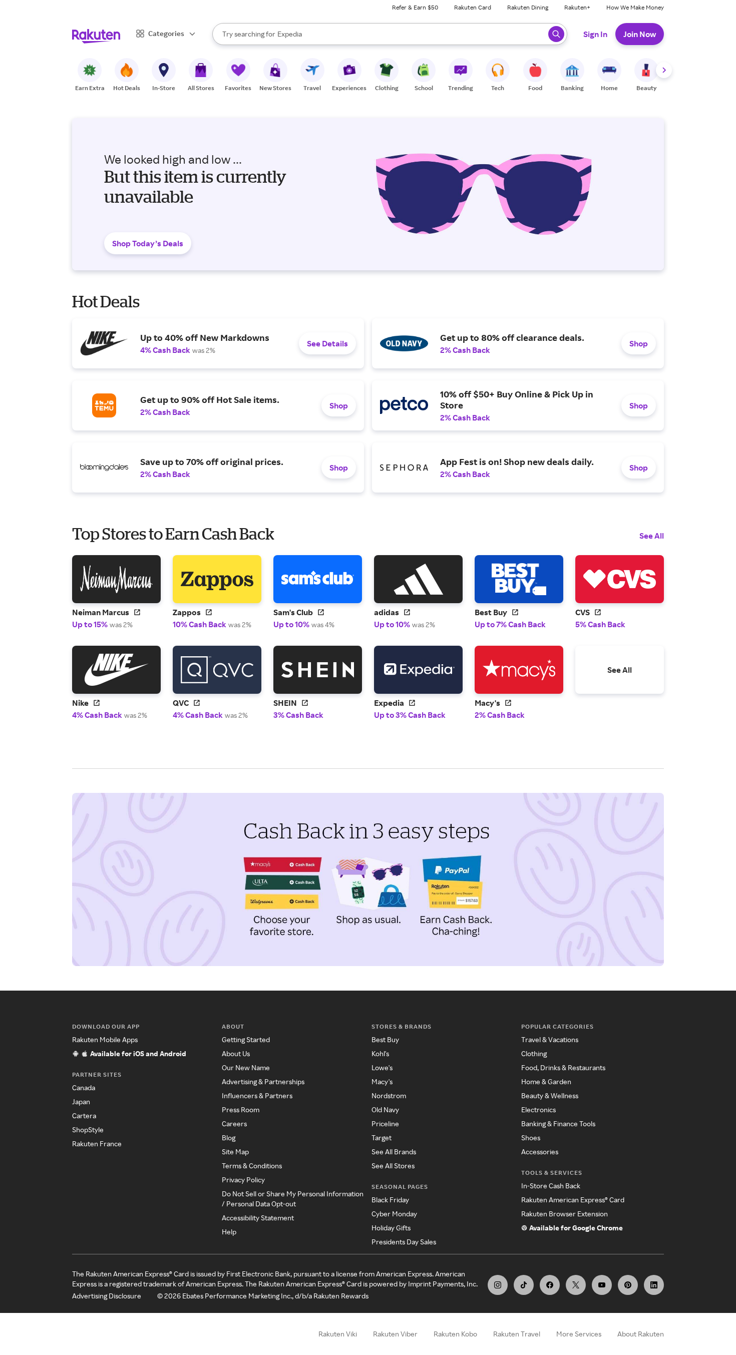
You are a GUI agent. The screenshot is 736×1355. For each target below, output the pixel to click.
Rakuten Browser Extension (564, 1213)
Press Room (240, 1109)
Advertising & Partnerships (263, 1081)
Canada (83, 1087)
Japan (81, 1101)
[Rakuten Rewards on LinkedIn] (654, 1285)
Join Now (639, 34)
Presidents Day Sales (404, 1241)
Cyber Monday (394, 1213)
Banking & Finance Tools (558, 1123)
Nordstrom (389, 1095)
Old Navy (385, 1109)
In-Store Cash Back (550, 1185)
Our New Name (246, 1067)
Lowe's (382, 1067)
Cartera (84, 1115)
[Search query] (556, 34)
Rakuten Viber (395, 1333)
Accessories (539, 1151)
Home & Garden (546, 1081)
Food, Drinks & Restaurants (563, 1067)
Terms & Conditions (252, 1165)
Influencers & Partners (257, 1095)
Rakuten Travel (516, 1333)
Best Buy (385, 1039)
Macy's (382, 1081)
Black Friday (390, 1199)
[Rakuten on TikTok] (524, 1285)
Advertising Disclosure (106, 1295)
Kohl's (380, 1053)
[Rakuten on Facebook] (550, 1285)
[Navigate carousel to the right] (664, 70)
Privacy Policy (243, 1179)
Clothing (534, 1053)
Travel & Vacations (549, 1039)
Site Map (235, 1151)
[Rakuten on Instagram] (498, 1285)
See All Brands (394, 1151)
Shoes (530, 1137)
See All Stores (393, 1165)
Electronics (538, 1109)
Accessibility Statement (258, 1217)
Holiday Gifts (391, 1227)
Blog (228, 1137)
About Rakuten (640, 1333)
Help (229, 1231)
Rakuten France (97, 1143)
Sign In (595, 34)
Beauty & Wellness (549, 1095)
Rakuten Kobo (455, 1333)
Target (382, 1137)
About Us (236, 1053)
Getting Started (246, 1039)
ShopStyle (88, 1129)
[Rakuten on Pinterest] (628, 1285)
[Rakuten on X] (576, 1285)
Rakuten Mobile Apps (105, 1039)
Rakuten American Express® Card (572, 1199)
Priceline (385, 1123)
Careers (234, 1123)
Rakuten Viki (337, 1333)
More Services (578, 1333)
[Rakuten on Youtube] (602, 1285)
